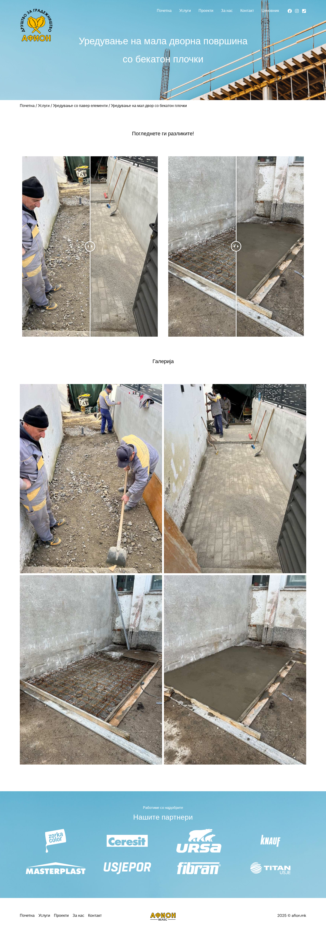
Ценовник (270, 10)
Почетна (164, 10)
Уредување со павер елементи (80, 105)
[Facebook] (290, 11)
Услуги (185, 10)
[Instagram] (297, 11)
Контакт (247, 10)
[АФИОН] (36, 24)
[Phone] (304, 11)
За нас (227, 10)
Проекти (206, 10)
